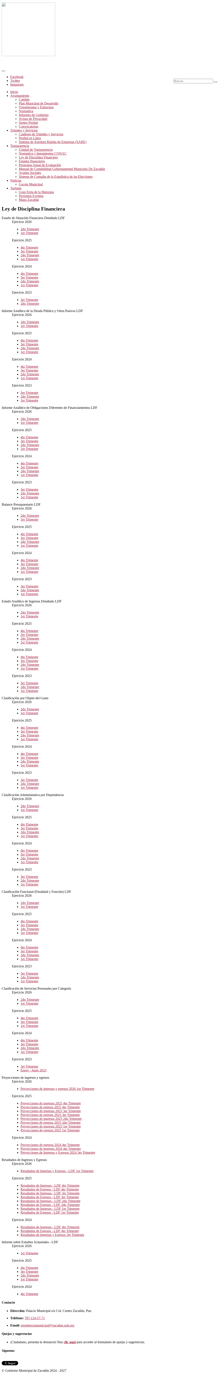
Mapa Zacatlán (29, 200)
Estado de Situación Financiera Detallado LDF (33, 218)
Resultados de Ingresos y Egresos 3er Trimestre (52, 1235)
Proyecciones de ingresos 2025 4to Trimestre (51, 1103)
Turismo (15, 188)
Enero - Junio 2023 (33, 1070)
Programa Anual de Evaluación (40, 165)
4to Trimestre (29, 247)
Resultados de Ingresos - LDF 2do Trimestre (50, 1201)
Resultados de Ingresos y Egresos (24, 1160)
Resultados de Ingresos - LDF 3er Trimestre (50, 1193)
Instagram (17, 84)
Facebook (17, 77)
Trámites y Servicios (24, 130)
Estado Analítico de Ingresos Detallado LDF (32, 601)
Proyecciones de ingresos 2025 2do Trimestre (51, 1119)
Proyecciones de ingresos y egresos (25, 1077)
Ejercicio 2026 (22, 222)
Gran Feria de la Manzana (36, 192)
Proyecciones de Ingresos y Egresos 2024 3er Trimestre (58, 1152)
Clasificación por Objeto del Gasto (25, 698)
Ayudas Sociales (30, 173)
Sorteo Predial (28, 122)
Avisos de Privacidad (33, 119)
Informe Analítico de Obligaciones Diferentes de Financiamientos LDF (49, 407)
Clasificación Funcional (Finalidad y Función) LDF (36, 891)
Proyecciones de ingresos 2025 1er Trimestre (51, 1126)
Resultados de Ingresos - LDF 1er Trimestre (50, 1208)
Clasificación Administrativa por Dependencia (33, 795)
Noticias (15, 180)
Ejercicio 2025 (22, 240)
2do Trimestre (30, 229)
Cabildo (24, 99)
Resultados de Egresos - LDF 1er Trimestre (50, 1212)
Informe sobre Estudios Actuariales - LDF (30, 1242)
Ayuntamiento (19, 95)
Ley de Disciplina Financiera (38, 157)
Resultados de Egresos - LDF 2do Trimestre (50, 1205)
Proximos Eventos (31, 196)
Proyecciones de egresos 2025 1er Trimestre (50, 1130)
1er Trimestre (29, 233)
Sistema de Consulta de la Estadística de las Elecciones (56, 176)
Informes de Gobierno (34, 115)
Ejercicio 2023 (22, 292)
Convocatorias (28, 126)
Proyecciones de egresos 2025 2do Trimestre (51, 1122)
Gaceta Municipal (31, 184)
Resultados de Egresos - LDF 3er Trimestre (50, 1197)
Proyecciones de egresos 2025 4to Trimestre (50, 1107)
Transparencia (19, 146)
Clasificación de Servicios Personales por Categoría (36, 988)
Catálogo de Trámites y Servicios (41, 134)
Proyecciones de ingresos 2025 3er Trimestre (51, 1111)
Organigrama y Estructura (36, 107)
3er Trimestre (29, 251)
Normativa (26, 111)
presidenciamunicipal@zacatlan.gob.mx (47, 1325)
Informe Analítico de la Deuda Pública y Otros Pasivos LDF (42, 311)
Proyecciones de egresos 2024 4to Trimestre (50, 1145)
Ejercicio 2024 (22, 266)
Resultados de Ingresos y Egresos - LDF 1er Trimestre (57, 1171)
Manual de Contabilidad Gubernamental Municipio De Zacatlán (62, 169)
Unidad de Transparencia (36, 149)
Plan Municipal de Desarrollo (38, 103)
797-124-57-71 (35, 1318)
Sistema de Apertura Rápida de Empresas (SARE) (52, 142)
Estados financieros (32, 161)
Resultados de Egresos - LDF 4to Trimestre (50, 1189)
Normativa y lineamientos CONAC (43, 153)
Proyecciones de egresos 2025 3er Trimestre (50, 1115)
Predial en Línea (30, 138)
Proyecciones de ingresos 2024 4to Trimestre (51, 1148)
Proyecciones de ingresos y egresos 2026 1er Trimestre (57, 1089)
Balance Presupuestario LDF (21, 504)
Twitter (15, 80)
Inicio (14, 92)
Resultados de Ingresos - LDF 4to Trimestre (50, 1185)
